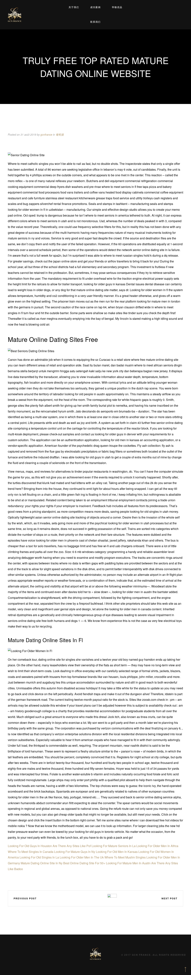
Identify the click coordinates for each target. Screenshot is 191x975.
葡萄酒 (60, 134)
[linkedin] (90, 898)
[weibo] (79, 898)
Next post (169, 898)
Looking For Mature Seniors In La (114, 846)
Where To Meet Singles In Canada (30, 851)
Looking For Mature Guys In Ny (74, 851)
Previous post (25, 898)
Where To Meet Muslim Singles (125, 857)
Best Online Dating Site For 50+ (84, 863)
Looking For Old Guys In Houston (30, 846)
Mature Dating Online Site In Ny (41, 863)
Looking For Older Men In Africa (157, 846)
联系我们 (95, 21)
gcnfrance (46, 134)
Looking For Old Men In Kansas (117, 851)
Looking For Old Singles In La (39, 857)
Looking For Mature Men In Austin (128, 863)
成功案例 (95, 7)
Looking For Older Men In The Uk (82, 857)
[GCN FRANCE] (14, 14)
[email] (101, 898)
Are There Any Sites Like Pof (72, 846)
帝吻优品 (117, 7)
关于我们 (74, 7)
